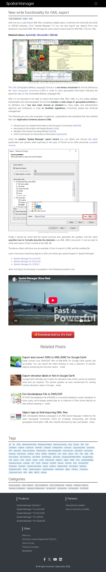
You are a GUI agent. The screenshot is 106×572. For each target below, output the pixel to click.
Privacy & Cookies (30, 547)
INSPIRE (77, 125)
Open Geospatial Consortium (25, 90)
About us (26, 535)
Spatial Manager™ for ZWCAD (30, 517)
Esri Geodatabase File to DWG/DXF (42, 394)
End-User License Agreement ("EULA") (39, 539)
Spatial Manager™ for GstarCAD (31, 521)
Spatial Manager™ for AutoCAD (30, 509)
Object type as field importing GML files (45, 412)
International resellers (75, 505)
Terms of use (28, 543)
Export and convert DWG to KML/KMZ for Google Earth (54, 357)
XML (27, 93)
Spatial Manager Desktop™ (29, 505)
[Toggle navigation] (96, 3)
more (62, 367)
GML (14, 87)
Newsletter (27, 551)
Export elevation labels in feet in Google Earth (48, 375)
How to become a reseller (77, 509)
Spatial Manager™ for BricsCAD (31, 513)
